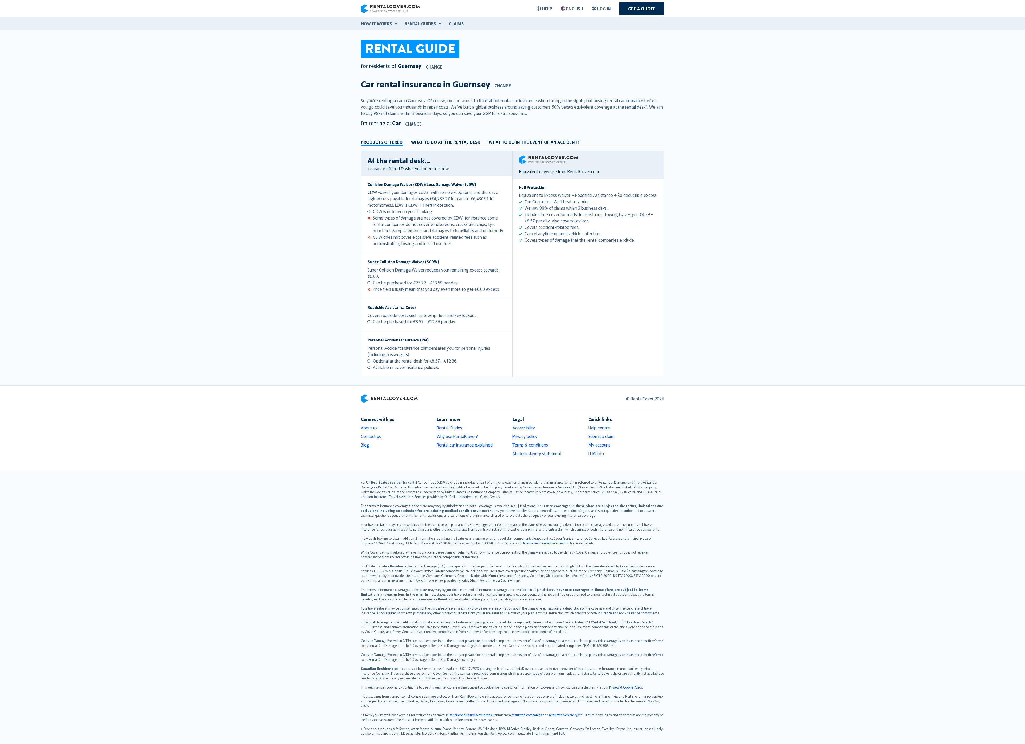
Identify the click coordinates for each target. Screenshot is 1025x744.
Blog (365, 444)
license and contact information (546, 543)
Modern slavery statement (537, 453)
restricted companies (527, 715)
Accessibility (523, 427)
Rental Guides (449, 427)
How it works (376, 23)
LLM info (596, 453)
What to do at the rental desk (445, 142)
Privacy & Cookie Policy (625, 687)
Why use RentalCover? (457, 436)
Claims (456, 23)
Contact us (371, 436)
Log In (604, 8)
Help (547, 8)
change (434, 66)
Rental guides (420, 23)
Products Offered (382, 142)
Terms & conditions (530, 444)
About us (369, 427)
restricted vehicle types (565, 715)
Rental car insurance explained (465, 444)
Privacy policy (524, 436)
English (574, 8)
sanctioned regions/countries (471, 715)
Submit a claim (601, 436)
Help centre (599, 427)
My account (599, 444)
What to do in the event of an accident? (534, 142)
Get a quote (641, 8)
